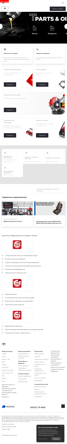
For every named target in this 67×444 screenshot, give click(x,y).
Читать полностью (42, 438)
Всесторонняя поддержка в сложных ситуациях (48, 190)
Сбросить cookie (6, 429)
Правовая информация (8, 424)
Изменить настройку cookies (9, 426)
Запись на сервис (57, 9)
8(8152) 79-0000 (37, 407)
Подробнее (17, 78)
